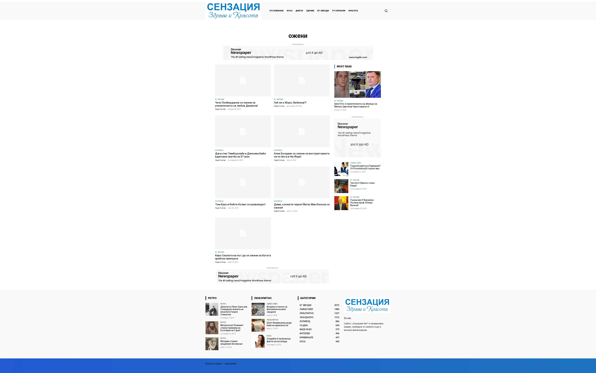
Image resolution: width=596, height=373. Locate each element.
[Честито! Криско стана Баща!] (341, 186)
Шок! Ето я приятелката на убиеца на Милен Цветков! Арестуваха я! (355, 105)
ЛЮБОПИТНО (272, 320)
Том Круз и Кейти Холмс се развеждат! (240, 204)
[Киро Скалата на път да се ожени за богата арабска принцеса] (243, 233)
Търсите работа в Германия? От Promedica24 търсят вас (365, 167)
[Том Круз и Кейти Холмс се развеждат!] (243, 182)
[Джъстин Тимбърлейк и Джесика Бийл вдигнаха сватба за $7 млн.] (243, 131)
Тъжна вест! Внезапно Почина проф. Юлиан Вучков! (362, 203)
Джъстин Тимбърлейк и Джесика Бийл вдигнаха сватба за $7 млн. (240, 155)
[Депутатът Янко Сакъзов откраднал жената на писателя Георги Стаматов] (211, 309)
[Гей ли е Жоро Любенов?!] (302, 80)
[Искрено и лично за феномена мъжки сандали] (258, 309)
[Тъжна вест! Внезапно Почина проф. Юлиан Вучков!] (341, 203)
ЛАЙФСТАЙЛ (355, 163)
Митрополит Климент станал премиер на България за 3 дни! (231, 328)
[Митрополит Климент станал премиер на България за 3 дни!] (211, 327)
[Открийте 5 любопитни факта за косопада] (258, 341)
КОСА (269, 336)
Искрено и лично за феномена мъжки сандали (277, 309)
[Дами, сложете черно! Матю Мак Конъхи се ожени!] (302, 182)
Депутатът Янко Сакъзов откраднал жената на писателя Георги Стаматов (233, 311)
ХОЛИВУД (219, 150)
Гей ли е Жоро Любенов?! (290, 102)
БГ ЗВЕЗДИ (219, 99)
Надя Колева (220, 109)
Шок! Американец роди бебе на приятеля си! (279, 324)
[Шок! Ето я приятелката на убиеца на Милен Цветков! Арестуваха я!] (357, 84)
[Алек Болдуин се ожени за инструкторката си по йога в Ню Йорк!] (302, 131)
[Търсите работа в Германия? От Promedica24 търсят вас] (341, 169)
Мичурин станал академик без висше (231, 342)
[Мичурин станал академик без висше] (211, 343)
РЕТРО (223, 304)
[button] (386, 10)
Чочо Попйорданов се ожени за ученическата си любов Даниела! (236, 104)
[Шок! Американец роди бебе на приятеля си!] (258, 325)
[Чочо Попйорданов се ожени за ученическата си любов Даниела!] (243, 80)
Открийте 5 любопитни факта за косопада (279, 340)
